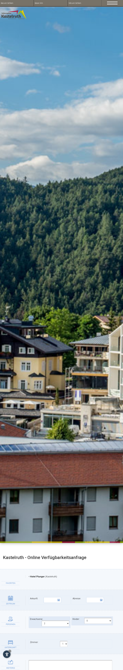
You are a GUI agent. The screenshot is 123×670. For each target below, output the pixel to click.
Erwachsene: (36, 619)
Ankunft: (34, 598)
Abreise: (77, 598)
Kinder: (76, 619)
